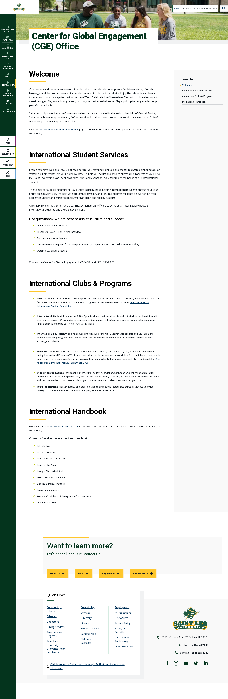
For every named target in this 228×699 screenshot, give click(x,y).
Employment (122, 607)
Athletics (52, 616)
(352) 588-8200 (199, 652)
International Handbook (193, 101)
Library (85, 623)
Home (176, 8)
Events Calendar (90, 628)
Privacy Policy (122, 623)
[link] (58, 573)
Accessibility (87, 607)
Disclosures (121, 618)
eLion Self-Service (125, 646)
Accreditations (123, 612)
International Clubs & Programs (198, 96)
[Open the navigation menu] (8, 19)
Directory (86, 618)
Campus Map (88, 633)
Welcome (187, 85)
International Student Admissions (59, 129)
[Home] (19, 7)
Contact (85, 612)
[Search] (224, 8)
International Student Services (197, 90)
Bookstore (53, 621)
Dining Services (56, 627)
